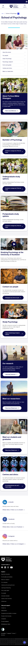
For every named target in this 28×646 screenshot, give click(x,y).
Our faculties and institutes (6, 576)
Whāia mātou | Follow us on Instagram (13, 544)
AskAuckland (4, 610)
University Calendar (5, 595)
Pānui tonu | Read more (11, 408)
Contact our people (10, 287)
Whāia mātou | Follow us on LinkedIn (13, 509)
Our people (5, 55)
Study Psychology (7, 58)
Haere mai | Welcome (10, 110)
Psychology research (8, 61)
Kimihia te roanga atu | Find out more (13, 151)
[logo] (14, 6)
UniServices (3, 601)
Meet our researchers (8, 71)
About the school (7, 52)
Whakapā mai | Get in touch (12, 297)
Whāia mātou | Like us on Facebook (13, 527)
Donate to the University (6, 616)
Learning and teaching (6, 587)
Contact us (3, 607)
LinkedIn (11, 502)
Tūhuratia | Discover (10, 374)
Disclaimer (3, 635)
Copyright (9, 633)
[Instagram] (8, 567)
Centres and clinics (7, 68)
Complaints (3, 618)
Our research (8, 363)
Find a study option (5, 590)
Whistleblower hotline (5, 624)
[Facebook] (2, 567)
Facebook (11, 519)
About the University (5, 574)
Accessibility (3, 633)
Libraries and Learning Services (8, 585)
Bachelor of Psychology (12, 140)
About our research (5, 579)
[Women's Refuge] (2, 630)
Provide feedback (5, 621)
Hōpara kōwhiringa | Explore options (12, 333)
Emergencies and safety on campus (8, 613)
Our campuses (4, 582)
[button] (26, 2)
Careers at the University (6, 598)
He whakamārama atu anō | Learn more (12, 486)
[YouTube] (11, 567)
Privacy (13, 633)
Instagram (11, 536)
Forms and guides (7, 65)
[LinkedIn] (5, 567)
